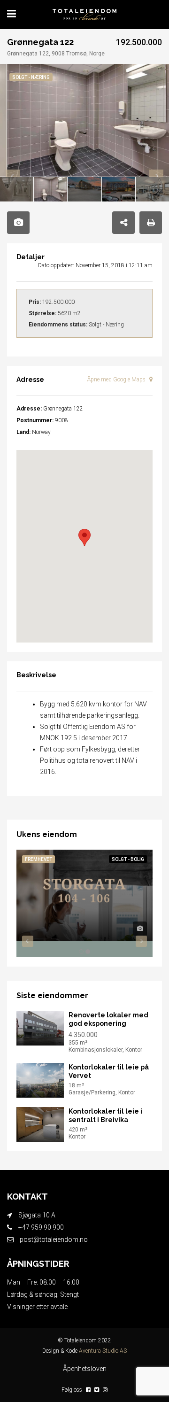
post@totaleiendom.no (54, 1239)
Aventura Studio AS (103, 1351)
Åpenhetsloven (85, 1368)
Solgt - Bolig (128, 859)
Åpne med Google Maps (117, 379)
